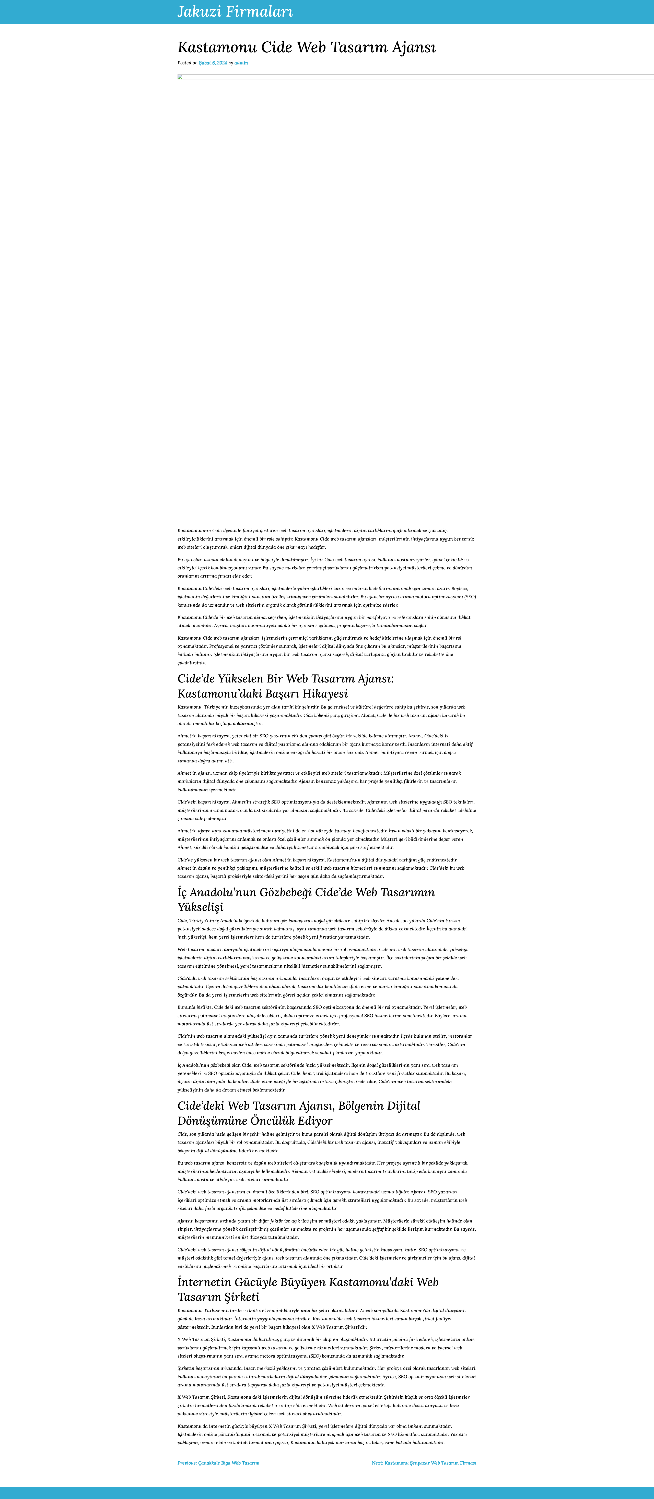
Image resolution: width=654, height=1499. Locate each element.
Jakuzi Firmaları (235, 11)
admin (241, 63)
